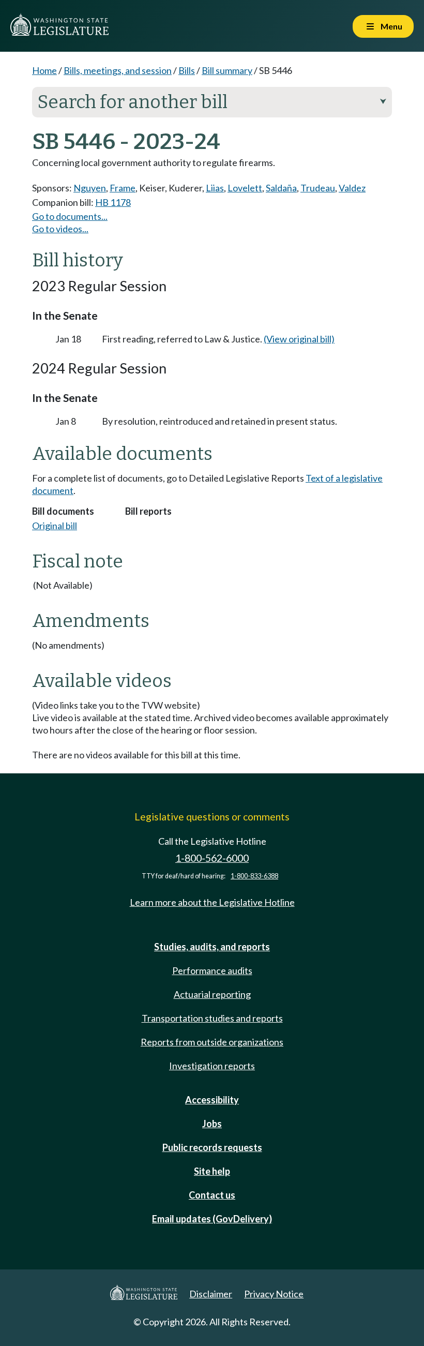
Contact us (212, 1195)
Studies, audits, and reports (212, 946)
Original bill (54, 525)
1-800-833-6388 (254, 876)
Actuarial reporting (212, 994)
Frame (122, 187)
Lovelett (245, 187)
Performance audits (212, 970)
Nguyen (89, 187)
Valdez (352, 187)
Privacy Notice (274, 1293)
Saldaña (281, 187)
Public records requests (212, 1147)
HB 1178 (113, 202)
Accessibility (212, 1099)
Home (44, 70)
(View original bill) (299, 339)
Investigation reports (212, 1065)
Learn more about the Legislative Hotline (212, 902)
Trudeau (317, 187)
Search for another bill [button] (212, 102)
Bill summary (227, 70)
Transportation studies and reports (212, 1018)
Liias (215, 187)
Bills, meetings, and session (118, 70)
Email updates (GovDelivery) (212, 1218)
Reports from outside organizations (212, 1042)
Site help (212, 1171)
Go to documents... (70, 216)
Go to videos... (60, 228)
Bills (186, 70)
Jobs (212, 1123)
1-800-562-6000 (212, 858)
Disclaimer (210, 1293)
